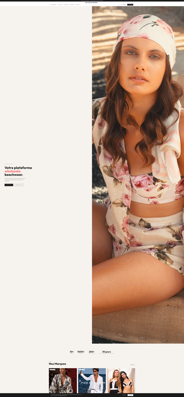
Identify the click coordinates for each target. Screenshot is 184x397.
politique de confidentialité (63, 395)
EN (120, 4)
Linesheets (78, 4)
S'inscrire (130, 4)
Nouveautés (66, 4)
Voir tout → (132, 364)
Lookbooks (72, 4)
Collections (60, 4)
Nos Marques (53, 4)
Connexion (124, 4)
